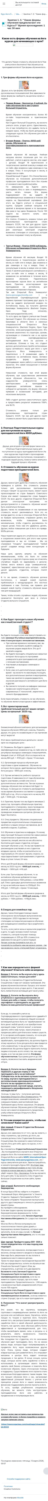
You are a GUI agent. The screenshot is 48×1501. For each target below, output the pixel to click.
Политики (8, 1486)
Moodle (20, 1498)
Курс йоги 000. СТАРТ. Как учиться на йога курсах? (7, 14)
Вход (44, 4)
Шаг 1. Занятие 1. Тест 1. (18, 14)
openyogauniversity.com (19, 295)
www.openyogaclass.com (27, 1160)
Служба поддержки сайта (18, 1479)
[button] (9, 3)
